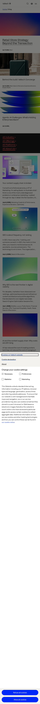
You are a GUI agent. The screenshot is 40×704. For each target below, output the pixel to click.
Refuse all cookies (20, 692)
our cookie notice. (8, 422)
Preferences (26, 374)
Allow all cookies (20, 699)
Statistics (7, 379)
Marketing (26, 379)
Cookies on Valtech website (12, 355)
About (4, 364)
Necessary (8, 374)
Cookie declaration (9, 359)
